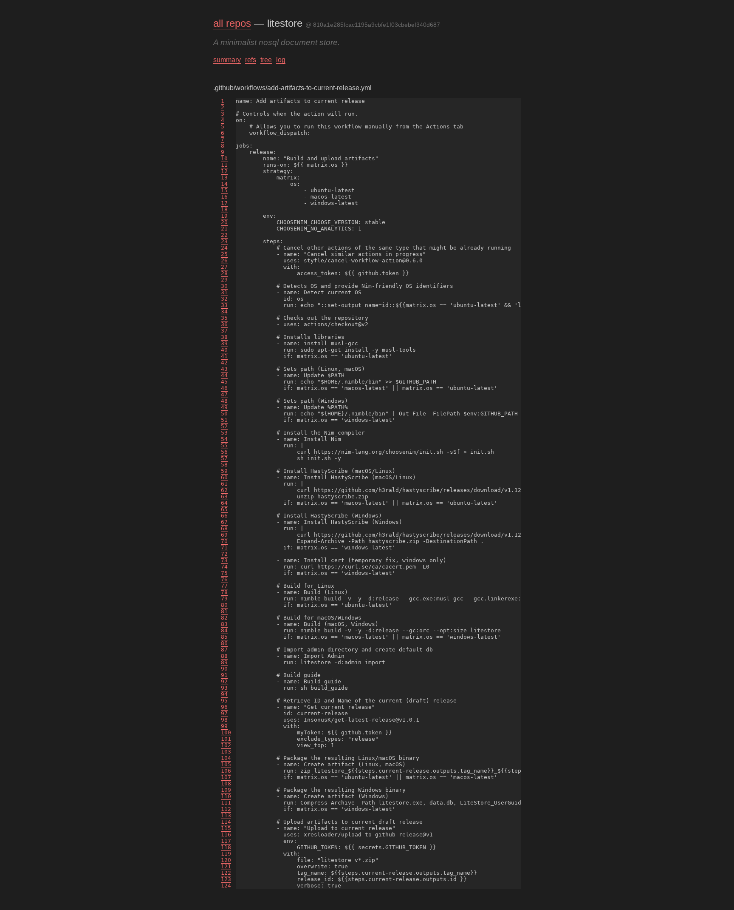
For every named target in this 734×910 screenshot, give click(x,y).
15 (224, 190)
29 (224, 279)
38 (224, 337)
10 (224, 158)
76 (224, 579)
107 (226, 777)
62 (224, 490)
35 (224, 318)
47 (224, 394)
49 (224, 407)
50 (224, 413)
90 (224, 668)
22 (224, 235)
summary (227, 59)
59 (224, 471)
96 (224, 707)
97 (224, 713)
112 (226, 809)
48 (224, 401)
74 (224, 566)
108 (226, 783)
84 (224, 630)
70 (224, 541)
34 (224, 311)
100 (226, 732)
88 (224, 656)
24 (224, 248)
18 (224, 209)
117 (226, 841)
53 (224, 432)
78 (224, 592)
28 (224, 273)
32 (224, 299)
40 (224, 350)
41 (224, 356)
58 (224, 464)
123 (226, 879)
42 (224, 362)
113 (226, 815)
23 (224, 241)
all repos (232, 23)
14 (224, 184)
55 (224, 445)
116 (226, 834)
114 (226, 822)
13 (224, 177)
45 (224, 381)
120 (226, 860)
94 (224, 694)
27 (224, 267)
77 (224, 586)
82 (224, 617)
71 (224, 547)
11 (224, 165)
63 (224, 496)
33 (224, 305)
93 (224, 688)
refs (250, 59)
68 (224, 528)
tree (266, 59)
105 (226, 764)
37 (224, 330)
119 (226, 853)
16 (224, 196)
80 (224, 605)
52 (224, 426)
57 (224, 458)
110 (226, 796)
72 (224, 554)
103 (226, 751)
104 (226, 758)
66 (224, 515)
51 (224, 420)
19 (224, 216)
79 (224, 598)
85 (224, 637)
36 (224, 324)
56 (224, 452)
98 (224, 720)
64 (224, 503)
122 (226, 873)
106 (226, 771)
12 (224, 171)
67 (224, 522)
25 (224, 254)
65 (224, 509)
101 (226, 739)
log (280, 59)
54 (224, 439)
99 (224, 726)
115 (226, 828)
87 (224, 649)
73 (224, 560)
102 (226, 745)
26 (224, 260)
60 (224, 477)
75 (224, 573)
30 (224, 286)
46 (224, 388)
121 (226, 866)
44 (224, 375)
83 (224, 624)
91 (224, 675)
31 (224, 292)
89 (224, 662)
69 (224, 535)
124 (226, 885)
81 (224, 611)
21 (224, 228)
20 (224, 222)
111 (226, 802)
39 (224, 343)
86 (224, 643)
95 (224, 700)
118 (226, 847)
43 (224, 369)
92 (224, 681)
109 (226, 790)
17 (224, 203)
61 (224, 484)
